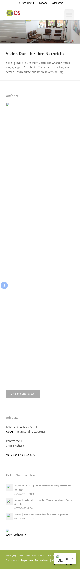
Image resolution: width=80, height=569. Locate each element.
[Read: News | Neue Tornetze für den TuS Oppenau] (9, 516)
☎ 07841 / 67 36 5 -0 (20, 455)
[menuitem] (26, 3)
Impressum (27, 560)
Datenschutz (41, 560)
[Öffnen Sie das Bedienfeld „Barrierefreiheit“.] (4, 285)
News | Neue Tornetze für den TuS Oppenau (41, 514)
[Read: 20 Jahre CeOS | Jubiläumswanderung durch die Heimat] (9, 487)
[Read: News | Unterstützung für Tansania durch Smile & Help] (9, 501)
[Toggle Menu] (69, 14)
